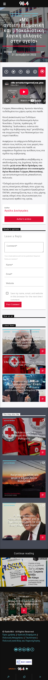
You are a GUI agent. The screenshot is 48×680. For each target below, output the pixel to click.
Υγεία (34, 16)
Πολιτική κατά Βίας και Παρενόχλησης (21, 640)
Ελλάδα (15, 332)
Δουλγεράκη (16, 16)
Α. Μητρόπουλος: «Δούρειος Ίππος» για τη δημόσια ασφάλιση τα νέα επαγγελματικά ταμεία (24, 520)
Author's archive (24, 219)
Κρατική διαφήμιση (27, 634)
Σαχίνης (35, 332)
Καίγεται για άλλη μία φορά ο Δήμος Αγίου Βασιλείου (25, 478)
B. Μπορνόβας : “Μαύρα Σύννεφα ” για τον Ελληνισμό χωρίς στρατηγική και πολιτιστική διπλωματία (24, 341)
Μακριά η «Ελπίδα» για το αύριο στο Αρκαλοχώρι (24, 602)
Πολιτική (25, 332)
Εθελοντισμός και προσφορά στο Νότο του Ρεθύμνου (24, 363)
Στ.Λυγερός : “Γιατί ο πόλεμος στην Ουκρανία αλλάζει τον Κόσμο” (24, 568)
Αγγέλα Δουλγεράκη (28, 51)
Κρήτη (27, 16)
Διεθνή (6, 332)
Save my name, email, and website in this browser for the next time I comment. (26, 293)
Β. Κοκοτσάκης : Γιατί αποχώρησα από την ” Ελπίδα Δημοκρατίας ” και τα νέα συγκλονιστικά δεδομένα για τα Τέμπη (24, 387)
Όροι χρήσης (8, 634)
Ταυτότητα (30, 637)
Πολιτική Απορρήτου (12, 637)
